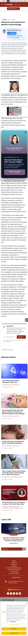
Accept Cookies (14, 633)
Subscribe (20, 337)
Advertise (14, 562)
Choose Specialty (12, 8)
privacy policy (8, 341)
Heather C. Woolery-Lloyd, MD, (11, 506)
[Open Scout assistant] (20, 4)
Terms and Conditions (14, 570)
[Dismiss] (25, 132)
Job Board (14, 566)
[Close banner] (26, 2)
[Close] (26, 603)
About (14, 561)
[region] (14, 618)
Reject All (14, 629)
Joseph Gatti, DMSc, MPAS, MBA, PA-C (13, 477)
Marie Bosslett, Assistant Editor (11, 384)
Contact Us (14, 564)
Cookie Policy (13, 621)
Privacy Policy (14, 571)
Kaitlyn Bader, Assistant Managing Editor (13, 508)
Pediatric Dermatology (7, 349)
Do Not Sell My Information (14, 568)
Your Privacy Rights (14, 573)
